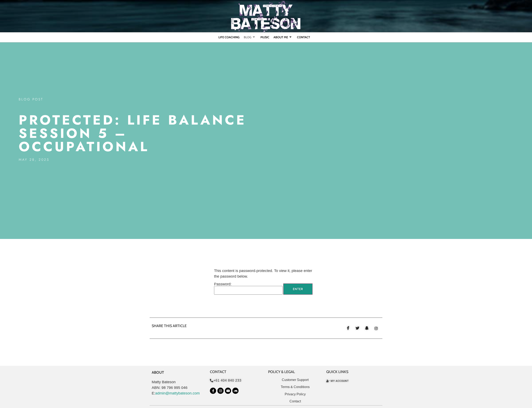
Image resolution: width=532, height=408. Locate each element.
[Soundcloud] (235, 391)
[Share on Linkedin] (376, 328)
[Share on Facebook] (348, 328)
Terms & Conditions (295, 387)
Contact (303, 37)
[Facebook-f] (213, 391)
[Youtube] (228, 391)
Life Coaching (229, 37)
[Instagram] (220, 391)
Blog (247, 37)
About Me (280, 37)
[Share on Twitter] (357, 328)
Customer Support (295, 380)
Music (264, 37)
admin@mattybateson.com (177, 393)
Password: (223, 284)
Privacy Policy (295, 394)
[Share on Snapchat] (367, 328)
